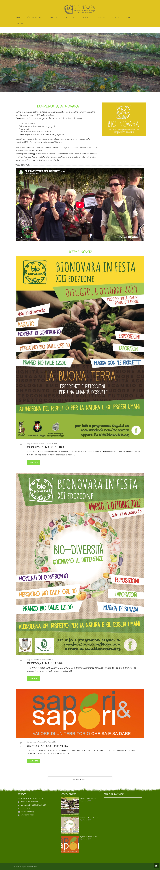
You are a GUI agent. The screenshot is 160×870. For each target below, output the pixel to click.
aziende (86, 17)
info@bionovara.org (27, 812)
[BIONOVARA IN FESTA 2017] (80, 564)
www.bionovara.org (27, 815)
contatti (20, 23)
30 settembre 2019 (50, 443)
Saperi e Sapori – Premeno (47, 746)
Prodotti (100, 17)
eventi (37, 443)
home (19, 17)
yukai (31, 443)
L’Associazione (34, 17)
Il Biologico (53, 17)
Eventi (127, 17)
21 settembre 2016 (50, 742)
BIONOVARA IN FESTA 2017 (45, 663)
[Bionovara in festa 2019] (80, 347)
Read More (34, 462)
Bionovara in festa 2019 (45, 447)
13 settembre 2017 (50, 660)
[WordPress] (80, 9)
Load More (81, 779)
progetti (114, 17)
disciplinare (71, 17)
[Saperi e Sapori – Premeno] (80, 713)
